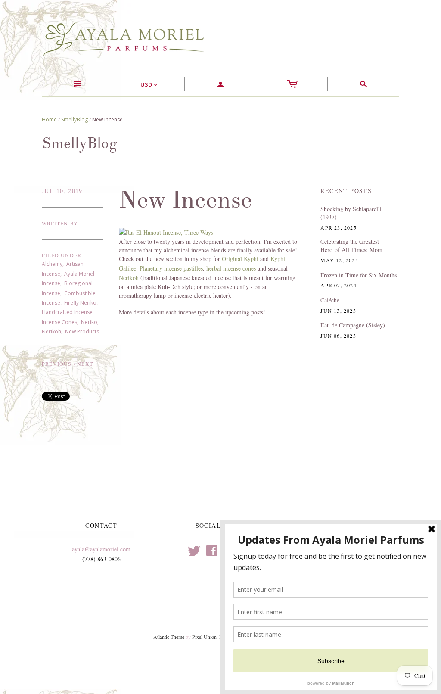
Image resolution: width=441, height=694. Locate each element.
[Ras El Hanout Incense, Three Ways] (166, 231)
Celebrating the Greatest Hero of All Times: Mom (351, 245)
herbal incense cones (232, 268)
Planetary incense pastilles (171, 268)
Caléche (329, 300)
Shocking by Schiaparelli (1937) (351, 213)
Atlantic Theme (168, 636)
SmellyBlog (74, 119)
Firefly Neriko (80, 302)
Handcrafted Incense (67, 312)
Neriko (89, 322)
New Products (82, 331)
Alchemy (52, 264)
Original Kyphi (241, 259)
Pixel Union (204, 636)
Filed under (61, 255)
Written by (60, 223)
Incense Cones (59, 322)
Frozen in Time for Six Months (358, 275)
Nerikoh (51, 331)
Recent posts (346, 191)
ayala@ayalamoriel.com (101, 549)
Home (49, 119)
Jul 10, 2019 (62, 191)
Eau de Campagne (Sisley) (352, 325)
